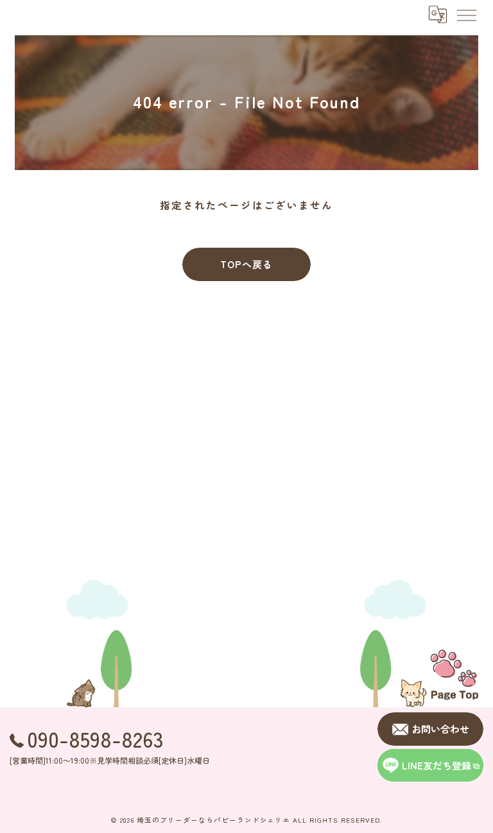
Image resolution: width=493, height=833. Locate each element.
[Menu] (466, 14)
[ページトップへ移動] (454, 673)
